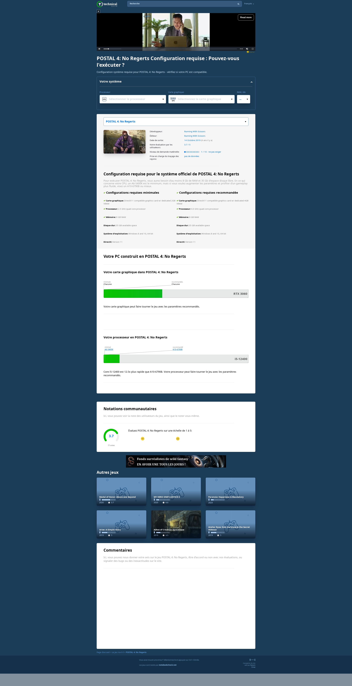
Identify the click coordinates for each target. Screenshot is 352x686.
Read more (246, 17)
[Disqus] (176, 608)
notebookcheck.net (168, 665)
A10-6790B (177, 349)
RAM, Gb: (241, 92)
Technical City (107, 4)
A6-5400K (109, 349)
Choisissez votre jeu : (176, 121)
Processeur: (105, 92)
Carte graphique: (176, 92)
